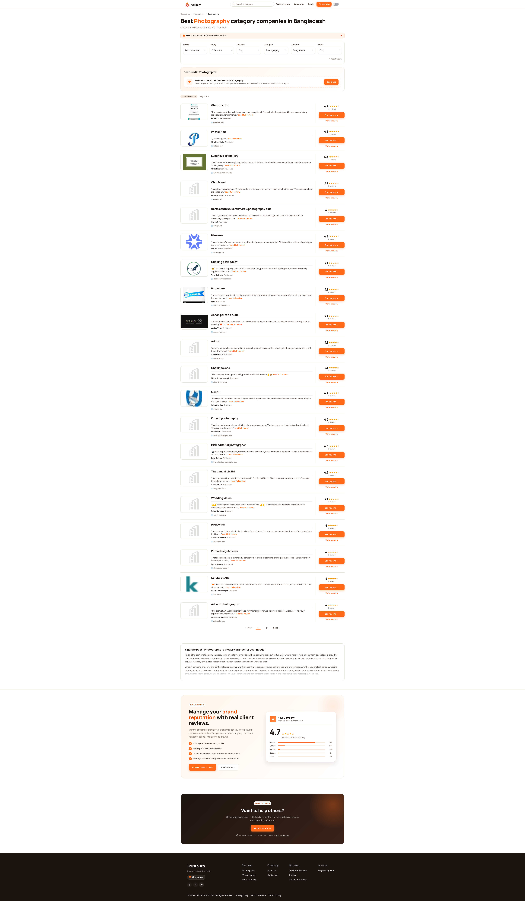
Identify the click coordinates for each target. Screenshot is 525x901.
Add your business (298, 879)
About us (271, 870)
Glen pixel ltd (219, 105)
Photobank (218, 288)
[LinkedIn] (201, 884)
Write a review (283, 4)
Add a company (249, 879)
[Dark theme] (335, 4)
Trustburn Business (298, 870)
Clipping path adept (224, 262)
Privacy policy (242, 895)
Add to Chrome (282, 835)
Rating (213, 44)
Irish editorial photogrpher (228, 445)
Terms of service (258, 895)
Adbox (215, 341)
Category (268, 44)
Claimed (241, 44)
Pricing (292, 875)
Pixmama (217, 235)
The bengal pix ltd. (223, 471)
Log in (311, 4)
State (320, 44)
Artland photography (225, 604)
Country (295, 44)
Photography (199, 14)
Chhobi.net (218, 182)
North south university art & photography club (241, 209)
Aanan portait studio (225, 315)
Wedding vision (221, 498)
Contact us (272, 875)
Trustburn (196, 865)
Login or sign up (326, 870)
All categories (248, 870)
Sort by (186, 44)
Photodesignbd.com (224, 551)
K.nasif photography (224, 418)
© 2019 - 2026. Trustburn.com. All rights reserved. (210, 895)
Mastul (215, 392)
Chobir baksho (220, 368)
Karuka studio (220, 577)
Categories (299, 4)
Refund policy (275, 895)
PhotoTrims (218, 132)
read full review (245, 115)
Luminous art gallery (224, 156)
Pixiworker (218, 524)
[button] (195, 50)
